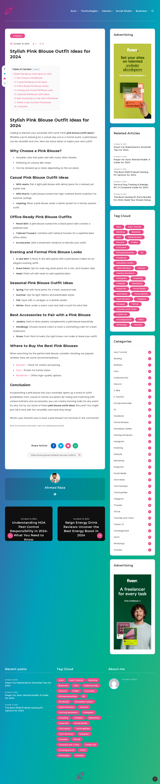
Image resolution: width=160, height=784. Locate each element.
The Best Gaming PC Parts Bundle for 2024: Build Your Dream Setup (132, 198)
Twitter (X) (121, 314)
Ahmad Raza (55, 487)
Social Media (123, 11)
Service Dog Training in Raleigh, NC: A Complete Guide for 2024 (131, 186)
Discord (120, 242)
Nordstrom (22, 375)
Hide (36, 69)
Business (141, 11)
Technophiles (141, 294)
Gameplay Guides (125, 263)
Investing (138, 278)
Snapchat (121, 288)
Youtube (138, 325)
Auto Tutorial (134, 227)
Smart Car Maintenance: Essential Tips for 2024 (132, 148)
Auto (73, 11)
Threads (120, 304)
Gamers (107, 11)
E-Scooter (121, 247)
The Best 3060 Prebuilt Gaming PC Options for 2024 (131, 173)
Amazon (20, 364)
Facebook (121, 258)
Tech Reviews (123, 299)
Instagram (121, 278)
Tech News (121, 294)
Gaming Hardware (125, 273)
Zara (18, 370)
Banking (120, 232)
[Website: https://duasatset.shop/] (55, 494)
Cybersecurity (135, 237)
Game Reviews (123, 268)
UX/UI (141, 319)
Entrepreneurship (125, 252)
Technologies (89, 11)
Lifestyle (17, 36)
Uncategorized (123, 319)
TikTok (135, 304)
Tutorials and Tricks (126, 309)
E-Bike (134, 242)
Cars (118, 237)
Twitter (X (119, 524)
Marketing (137, 283)
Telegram (141, 299)
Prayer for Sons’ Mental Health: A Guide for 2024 (132, 161)
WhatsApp (121, 325)
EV (142, 252)
